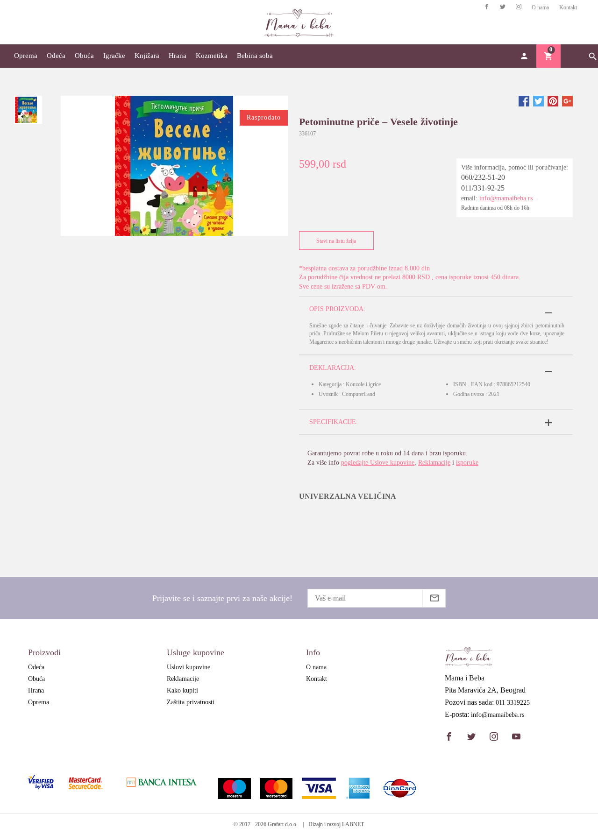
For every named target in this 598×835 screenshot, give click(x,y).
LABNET (353, 824)
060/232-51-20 (483, 177)
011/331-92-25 (483, 188)
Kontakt (568, 7)
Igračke (114, 55)
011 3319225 (513, 703)
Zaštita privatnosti (190, 702)
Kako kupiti (182, 690)
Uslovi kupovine (188, 667)
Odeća (56, 55)
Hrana (177, 55)
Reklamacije (434, 462)
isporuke (467, 462)
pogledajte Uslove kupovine (377, 462)
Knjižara (147, 55)
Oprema (25, 55)
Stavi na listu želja (336, 241)
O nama (540, 7)
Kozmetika (212, 55)
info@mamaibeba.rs (506, 198)
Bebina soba (255, 55)
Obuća (84, 55)
